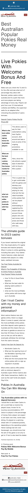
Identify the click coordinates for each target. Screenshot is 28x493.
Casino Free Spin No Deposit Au (12, 344)
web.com (20, 491)
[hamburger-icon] (25, 15)
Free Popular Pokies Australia (11, 274)
